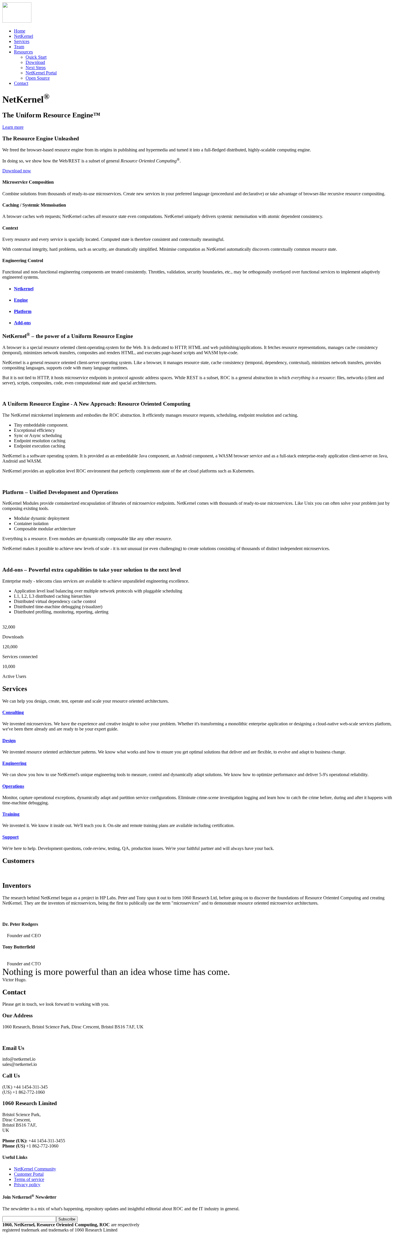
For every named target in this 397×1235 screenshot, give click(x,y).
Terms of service (29, 1179)
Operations (13, 786)
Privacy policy (27, 1184)
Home (19, 30)
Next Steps (36, 67)
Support (10, 837)
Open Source (38, 78)
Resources (23, 51)
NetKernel (23, 36)
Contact (21, 83)
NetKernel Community (35, 1168)
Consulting (13, 712)
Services (21, 41)
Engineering (14, 763)
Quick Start (36, 57)
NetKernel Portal (41, 72)
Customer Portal (29, 1174)
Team (19, 46)
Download (35, 62)
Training (10, 814)
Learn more (13, 127)
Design (9, 740)
